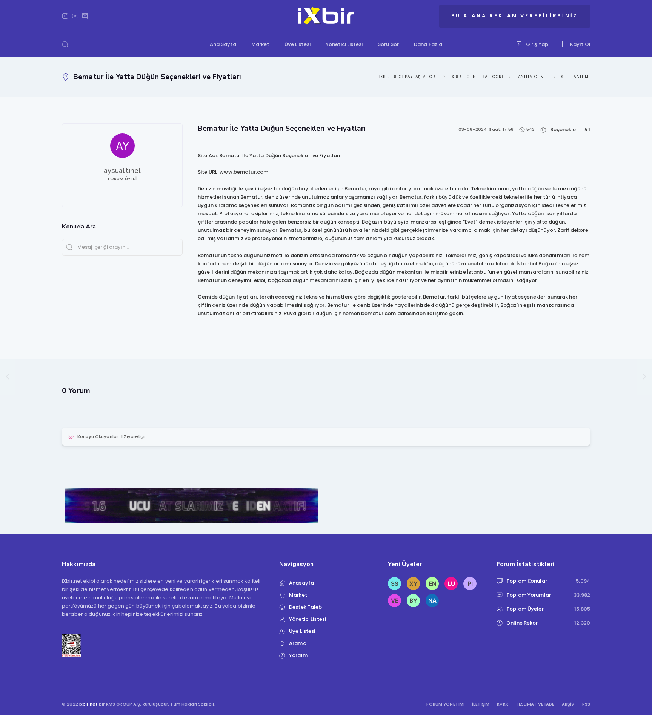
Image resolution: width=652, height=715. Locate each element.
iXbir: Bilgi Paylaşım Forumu (408, 77)
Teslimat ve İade (535, 704)
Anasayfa (301, 582)
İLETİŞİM (480, 704)
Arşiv (568, 704)
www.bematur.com (244, 172)
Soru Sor (388, 44)
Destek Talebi (306, 607)
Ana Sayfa (223, 44)
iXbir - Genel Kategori (477, 77)
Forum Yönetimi (445, 704)
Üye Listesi (297, 44)
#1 (587, 129)
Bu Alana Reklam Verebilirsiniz (514, 15)
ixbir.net (88, 704)
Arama (297, 643)
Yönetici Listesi (344, 44)
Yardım (298, 655)
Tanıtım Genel (532, 77)
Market (260, 44)
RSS (586, 704)
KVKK (502, 704)
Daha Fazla (428, 44)
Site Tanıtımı (575, 77)
